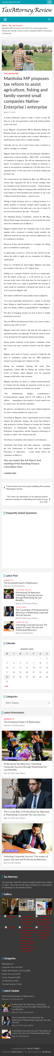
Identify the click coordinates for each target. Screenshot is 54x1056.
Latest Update (11, 991)
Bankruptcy (8, 580)
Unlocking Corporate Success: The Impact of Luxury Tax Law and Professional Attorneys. (31, 627)
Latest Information (14, 712)
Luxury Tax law (22, 622)
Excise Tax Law (8, 974)
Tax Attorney (21, 607)
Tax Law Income (11, 74)
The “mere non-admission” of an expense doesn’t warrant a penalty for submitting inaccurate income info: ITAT (27, 499)
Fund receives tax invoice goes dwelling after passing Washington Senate (28, 487)
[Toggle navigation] (5, 19)
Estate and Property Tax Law (13, 971)
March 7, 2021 (9, 112)
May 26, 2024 (21, 603)
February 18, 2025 (11, 586)
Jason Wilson (32, 603)
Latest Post (12, 576)
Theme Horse (16, 1052)
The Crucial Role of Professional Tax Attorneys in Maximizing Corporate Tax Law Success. (32, 612)
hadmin (22, 586)
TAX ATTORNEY (33, 1048)
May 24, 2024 (21, 618)
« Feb (6, 686)
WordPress (46, 1052)
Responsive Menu (49, 2)
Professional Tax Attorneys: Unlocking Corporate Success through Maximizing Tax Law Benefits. (25, 767)
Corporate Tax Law (23, 590)
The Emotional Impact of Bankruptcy (21, 583)
